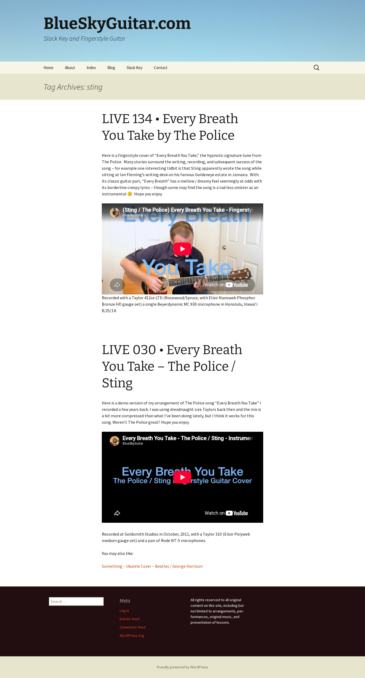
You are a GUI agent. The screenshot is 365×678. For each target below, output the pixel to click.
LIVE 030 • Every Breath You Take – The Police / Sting (172, 366)
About (70, 67)
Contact (161, 67)
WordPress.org (132, 635)
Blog (111, 67)
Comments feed (133, 627)
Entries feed (129, 618)
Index (91, 67)
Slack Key (134, 67)
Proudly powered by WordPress (182, 667)
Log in (124, 610)
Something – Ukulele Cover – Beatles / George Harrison (152, 566)
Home (48, 67)
